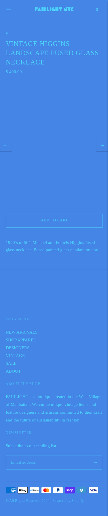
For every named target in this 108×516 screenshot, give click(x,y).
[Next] (102, 145)
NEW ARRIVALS (21, 332)
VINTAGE (15, 355)
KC (8, 33)
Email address (22, 456)
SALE (11, 363)
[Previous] (6, 145)
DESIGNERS (17, 347)
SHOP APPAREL (21, 340)
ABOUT (13, 371)
